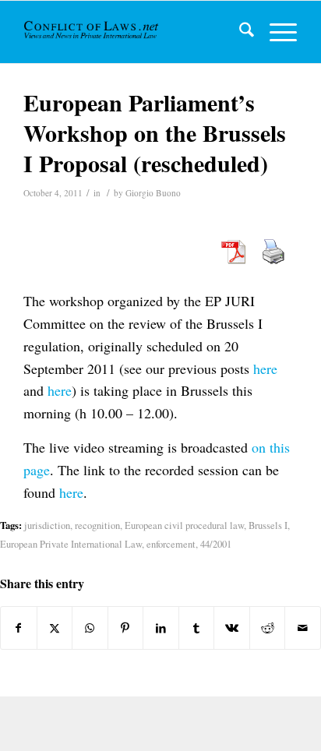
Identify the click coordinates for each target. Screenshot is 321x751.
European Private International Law (71, 544)
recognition (97, 525)
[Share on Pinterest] (125, 628)
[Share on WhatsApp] (90, 628)
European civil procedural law (184, 525)
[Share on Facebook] (19, 628)
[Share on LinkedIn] (160, 628)
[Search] (239, 32)
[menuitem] (239, 32)
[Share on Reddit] (267, 628)
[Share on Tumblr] (196, 628)
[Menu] (275, 32)
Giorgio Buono (153, 193)
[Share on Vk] (231, 628)
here (265, 368)
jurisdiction (47, 525)
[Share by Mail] (302, 628)
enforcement (171, 544)
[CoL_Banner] (92, 32)
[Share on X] (54, 628)
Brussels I (268, 525)
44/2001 (215, 544)
